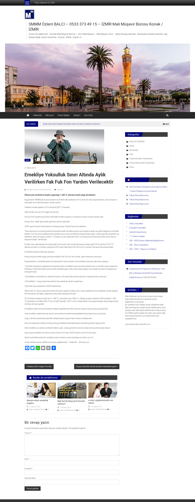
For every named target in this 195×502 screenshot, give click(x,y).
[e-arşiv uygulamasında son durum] (102, 390)
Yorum (28, 433)
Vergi (131, 167)
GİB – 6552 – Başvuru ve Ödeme (142, 249)
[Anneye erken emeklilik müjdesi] (41, 390)
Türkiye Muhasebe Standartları (142, 163)
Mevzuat (50, 115)
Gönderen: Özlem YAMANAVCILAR (38, 190)
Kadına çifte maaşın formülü (40, 366)
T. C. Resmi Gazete (137, 236)
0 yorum (60, 190)
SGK (131, 154)
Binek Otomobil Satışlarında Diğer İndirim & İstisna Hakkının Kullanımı (71, 124)
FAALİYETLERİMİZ (137, 142)
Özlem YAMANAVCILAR (37, 409)
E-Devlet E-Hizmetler (137, 228)
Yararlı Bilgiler (64, 115)
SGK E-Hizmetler (136, 224)
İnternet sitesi (30, 478)
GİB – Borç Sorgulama (138, 245)
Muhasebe (133, 150)
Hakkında (37, 115)
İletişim (77, 115)
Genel (27, 160)
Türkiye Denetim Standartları (141, 159)
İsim (27, 459)
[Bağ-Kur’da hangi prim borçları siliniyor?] (71, 390)
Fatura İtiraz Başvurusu (139, 195)
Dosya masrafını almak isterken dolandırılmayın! (96, 366)
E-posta (28, 468)
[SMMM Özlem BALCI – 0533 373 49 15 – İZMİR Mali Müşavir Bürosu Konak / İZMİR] (28, 115)
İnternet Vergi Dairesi (137, 232)
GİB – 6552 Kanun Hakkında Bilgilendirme (146, 241)
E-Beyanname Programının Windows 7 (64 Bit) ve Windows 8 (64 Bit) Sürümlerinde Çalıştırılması (147, 273)
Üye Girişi (88, 115)
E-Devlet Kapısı (138, 179)
